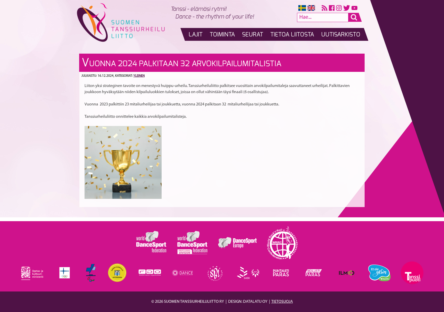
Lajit (195, 35)
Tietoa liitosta (292, 35)
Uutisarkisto (340, 35)
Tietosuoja (282, 302)
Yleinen (139, 75)
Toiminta (222, 35)
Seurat (252, 35)
